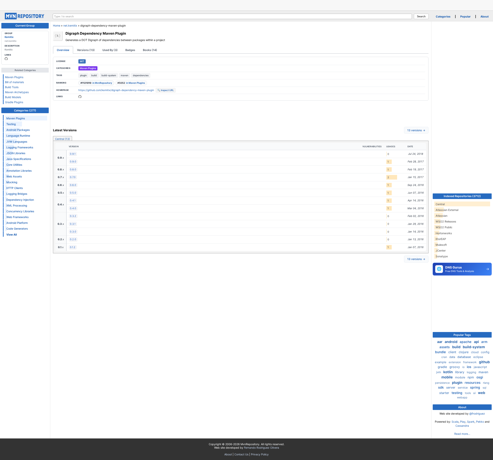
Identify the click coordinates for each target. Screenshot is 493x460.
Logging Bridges (16, 193)
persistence (442, 382)
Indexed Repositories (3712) (462, 196)
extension (455, 362)
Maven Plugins (14, 77)
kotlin (448, 372)
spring (475, 387)
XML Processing (16, 205)
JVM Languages (16, 141)
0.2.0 (73, 239)
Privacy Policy (260, 454)
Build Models (13, 97)
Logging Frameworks (19, 147)
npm (471, 377)
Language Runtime (18, 135)
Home (56, 25)
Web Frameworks (17, 217)
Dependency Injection (20, 199)
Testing (11, 124)
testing (457, 393)
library (460, 372)
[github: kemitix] (6, 58)
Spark (471, 421)
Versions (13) (86, 50)
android (451, 342)
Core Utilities (14, 164)
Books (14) (150, 50)
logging (472, 372)
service (463, 387)
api (477, 342)
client (452, 352)
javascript (480, 367)
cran (444, 357)
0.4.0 (73, 208)
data (452, 357)
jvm (439, 372)
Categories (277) (25, 110)
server (451, 387)
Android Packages (18, 129)
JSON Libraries (15, 153)
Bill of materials (14, 82)
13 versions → (416, 130)
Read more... (462, 433)
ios (469, 367)
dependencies (140, 75)
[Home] (25, 18)
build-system (108, 75)
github (484, 362)
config (485, 352)
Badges (130, 50)
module (460, 377)
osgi (479, 377)
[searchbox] (232, 16)
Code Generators (17, 228)
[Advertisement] (246, 5)
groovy (455, 367)
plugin (83, 75)
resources (473, 383)
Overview (63, 50)
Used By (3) (110, 50)
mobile (447, 377)
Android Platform (17, 222)
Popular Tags (462, 334)
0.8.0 (73, 169)
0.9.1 (72, 153)
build (94, 75)
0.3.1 (72, 223)
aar (440, 342)
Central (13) (62, 139)
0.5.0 (73, 192)
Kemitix (9, 36)
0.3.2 (73, 215)
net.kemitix (70, 25)
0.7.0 (72, 177)
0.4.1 (72, 200)
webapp (462, 397)
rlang (486, 382)
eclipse (478, 357)
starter (444, 393)
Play (462, 421)
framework (470, 362)
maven (124, 75)
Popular (465, 16)
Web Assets (14, 176)
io (463, 367)
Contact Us (241, 454)
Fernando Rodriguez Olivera (261, 447)
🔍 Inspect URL (165, 90)
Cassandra (462, 425)
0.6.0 (73, 185)
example (441, 362)
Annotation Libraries (19, 170)
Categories (443, 16)
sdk (441, 387)
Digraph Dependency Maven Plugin (95, 33)
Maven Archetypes (17, 92)
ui (474, 393)
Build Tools (11, 87)
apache (466, 342)
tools (468, 393)
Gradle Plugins (14, 102)
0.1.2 (72, 247)
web (481, 393)
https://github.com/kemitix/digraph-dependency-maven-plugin (116, 90)
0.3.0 (73, 231)
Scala (455, 421)
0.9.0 (73, 161)
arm (484, 342)
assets (445, 347)
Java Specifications (18, 159)
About (484, 16)
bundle (441, 352)
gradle (443, 367)
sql (484, 387)
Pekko (480, 421)
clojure (464, 352)
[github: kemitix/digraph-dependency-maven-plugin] (79, 96)
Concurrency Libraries (20, 211)
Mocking (11, 182)
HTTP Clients (14, 188)
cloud (475, 352)
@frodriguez (477, 413)
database (464, 357)
